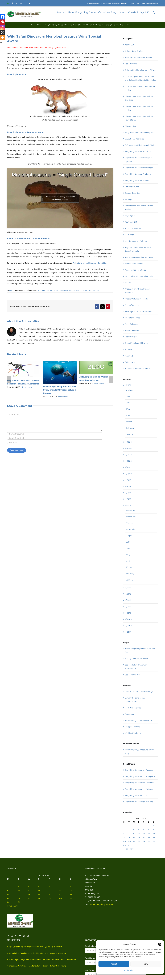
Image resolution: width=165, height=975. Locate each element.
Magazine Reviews (133, 228)
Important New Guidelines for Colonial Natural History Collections (37, 966)
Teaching (129, 356)
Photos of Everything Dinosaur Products (138, 291)
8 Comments (63, 396)
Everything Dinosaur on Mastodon (140, 782)
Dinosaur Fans (44, 290)
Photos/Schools (132, 305)
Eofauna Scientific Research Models (140, 145)
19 (139, 837)
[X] (2, 32)
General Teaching (132, 193)
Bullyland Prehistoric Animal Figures (140, 70)
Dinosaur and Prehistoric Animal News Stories (139, 118)
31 (129, 845)
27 (144, 841)
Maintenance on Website (136, 241)
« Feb (125, 849)
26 (139, 841)
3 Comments (99, 383)
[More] (2, 37)
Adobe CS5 (129, 45)
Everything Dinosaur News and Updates (138, 160)
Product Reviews (80, 290)
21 (149, 837)
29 (154, 841)
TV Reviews (130, 362)
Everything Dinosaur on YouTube (139, 802)
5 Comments (27, 387)
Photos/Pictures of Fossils (136, 299)
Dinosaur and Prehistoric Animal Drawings (139, 98)
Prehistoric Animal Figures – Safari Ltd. (89, 263)
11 (133, 833)
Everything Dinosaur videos (137, 180)
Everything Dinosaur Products (61, 290)
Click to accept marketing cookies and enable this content (60, 197)
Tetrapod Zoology (132, 727)
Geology (128, 199)
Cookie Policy (128, 970)
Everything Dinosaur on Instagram (140, 776)
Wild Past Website (133, 733)
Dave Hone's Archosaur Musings (139, 691)
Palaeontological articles (135, 270)
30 (124, 845)
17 (129, 837)
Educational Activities (134, 139)
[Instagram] (2, 27)
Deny (146, 964)
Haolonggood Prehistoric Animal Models (139, 207)
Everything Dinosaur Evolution (138, 151)
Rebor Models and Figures (136, 343)
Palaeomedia (130, 714)
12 (139, 833)
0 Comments (94, 290)
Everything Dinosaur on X (136, 795)
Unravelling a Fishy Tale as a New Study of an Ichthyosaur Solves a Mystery (59, 389)
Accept (114, 964)
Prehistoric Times (132, 318)
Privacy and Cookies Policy (136, 658)
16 (124, 837)
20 (144, 837)
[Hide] (1, 43)
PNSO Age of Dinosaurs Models (138, 311)
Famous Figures (132, 187)
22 (154, 837)
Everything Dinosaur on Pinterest (139, 789)
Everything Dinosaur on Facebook (139, 770)
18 (134, 837)
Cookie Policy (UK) (132, 675)
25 (134, 841)
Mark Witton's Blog (133, 708)
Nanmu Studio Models (135, 263)
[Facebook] (2, 16)
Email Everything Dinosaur (101, 904)
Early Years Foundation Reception (139, 132)
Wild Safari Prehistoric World (137, 368)
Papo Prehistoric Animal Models (139, 276)
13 (144, 833)
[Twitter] (12, 936)
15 (154, 833)
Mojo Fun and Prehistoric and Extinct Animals (138, 249)
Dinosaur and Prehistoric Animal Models (139, 108)
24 (129, 841)
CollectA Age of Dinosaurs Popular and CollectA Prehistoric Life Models (140, 78)
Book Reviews (131, 64)
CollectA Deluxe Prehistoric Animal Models (140, 88)
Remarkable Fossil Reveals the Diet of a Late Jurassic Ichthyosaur (37, 953)
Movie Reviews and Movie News (139, 257)
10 (129, 833)
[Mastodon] (24, 936)
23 (124, 841)
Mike (11, 290)
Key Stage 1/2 (131, 215)
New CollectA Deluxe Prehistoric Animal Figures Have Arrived (35, 947)
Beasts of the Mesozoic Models (138, 57)
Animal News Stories (134, 51)
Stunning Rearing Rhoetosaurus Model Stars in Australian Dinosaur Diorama (42, 959)
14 (149, 833)
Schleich (128, 349)
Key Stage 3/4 (131, 222)
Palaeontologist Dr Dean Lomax (138, 720)
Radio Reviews (131, 337)
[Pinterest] (2, 22)
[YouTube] (20, 936)
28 (149, 841)
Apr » (132, 849)
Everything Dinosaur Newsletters (139, 168)
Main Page (129, 235)
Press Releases (131, 324)
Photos (128, 282)
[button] (160, 944)
